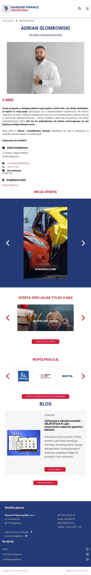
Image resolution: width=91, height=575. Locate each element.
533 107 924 (13, 167)
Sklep (50, 261)
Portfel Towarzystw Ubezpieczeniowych (45, 396)
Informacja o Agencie (16, 554)
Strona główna (8, 21)
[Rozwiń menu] (87, 8)
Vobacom (85, 571)
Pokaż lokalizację (10, 185)
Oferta (5, 549)
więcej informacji (35, 249)
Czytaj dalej (57, 469)
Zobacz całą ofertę (45, 341)
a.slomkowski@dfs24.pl (18, 163)
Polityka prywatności (12, 559)
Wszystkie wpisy (45, 483)
